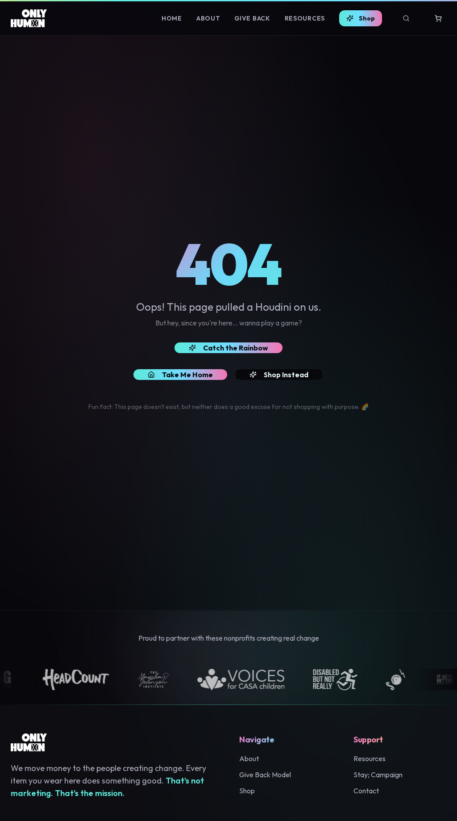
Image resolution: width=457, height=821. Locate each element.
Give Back (252, 18)
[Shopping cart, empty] (438, 18)
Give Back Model (265, 774)
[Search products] (406, 18)
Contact (366, 790)
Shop (367, 18)
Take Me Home (187, 374)
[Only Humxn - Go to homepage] (29, 18)
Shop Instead (286, 374)
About (208, 18)
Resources (305, 18)
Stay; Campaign (378, 774)
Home (172, 18)
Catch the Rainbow (235, 347)
